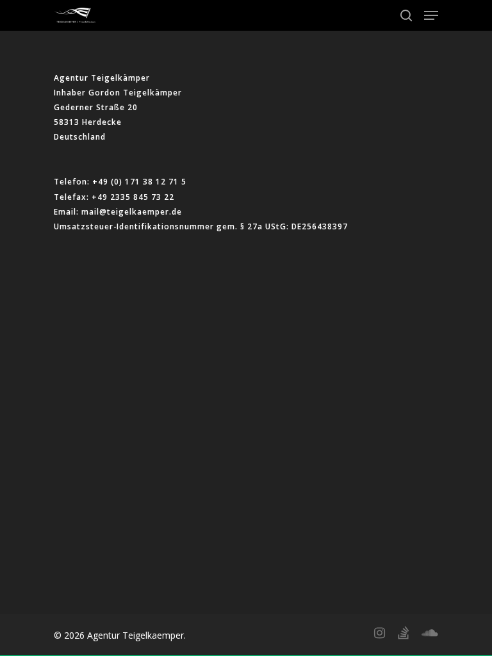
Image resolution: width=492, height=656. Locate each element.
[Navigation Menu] (431, 15)
